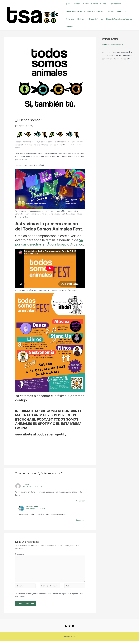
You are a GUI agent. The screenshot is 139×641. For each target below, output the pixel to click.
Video (119, 11)
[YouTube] (73, 626)
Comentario (20, 554)
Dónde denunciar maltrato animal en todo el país (84, 11)
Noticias (80, 19)
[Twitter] (69, 626)
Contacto (69, 27)
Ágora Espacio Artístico (65, 244)
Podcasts (110, 11)
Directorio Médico (96, 19)
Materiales (70, 19)
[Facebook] (66, 626)
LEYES (127, 11)
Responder (80, 501)
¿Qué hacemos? (116, 4)
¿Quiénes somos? (73, 4)
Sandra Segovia (32, 507)
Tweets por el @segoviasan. (113, 44)
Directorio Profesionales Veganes (119, 19)
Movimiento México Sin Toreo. (94, 4)
